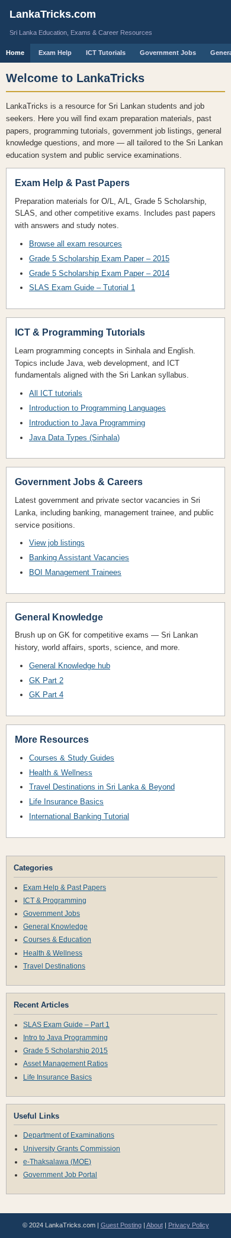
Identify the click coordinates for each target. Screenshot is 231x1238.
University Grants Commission (71, 1149)
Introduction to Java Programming (87, 422)
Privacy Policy (188, 1225)
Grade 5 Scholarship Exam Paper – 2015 (99, 258)
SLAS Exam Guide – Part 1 (66, 1025)
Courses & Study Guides (71, 757)
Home (15, 52)
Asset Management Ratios (65, 1064)
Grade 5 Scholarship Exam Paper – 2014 (99, 273)
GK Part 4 (46, 694)
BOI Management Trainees (75, 572)
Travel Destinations (54, 966)
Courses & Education (57, 939)
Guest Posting (121, 1225)
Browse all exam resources (75, 243)
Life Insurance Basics (66, 801)
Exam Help (55, 52)
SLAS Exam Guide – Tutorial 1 (82, 287)
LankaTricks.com (52, 14)
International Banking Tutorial (79, 816)
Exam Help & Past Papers (64, 887)
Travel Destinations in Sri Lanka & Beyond (102, 786)
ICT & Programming (54, 900)
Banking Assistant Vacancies (79, 557)
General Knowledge (55, 926)
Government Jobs (168, 52)
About (154, 1225)
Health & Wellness (60, 772)
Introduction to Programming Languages (97, 408)
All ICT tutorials (55, 393)
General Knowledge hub (69, 665)
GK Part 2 (46, 680)
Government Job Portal (60, 1175)
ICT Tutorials (106, 52)
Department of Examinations (68, 1135)
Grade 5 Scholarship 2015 (65, 1051)
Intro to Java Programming (65, 1038)
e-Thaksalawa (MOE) (57, 1162)
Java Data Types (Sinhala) (74, 437)
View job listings (57, 542)
